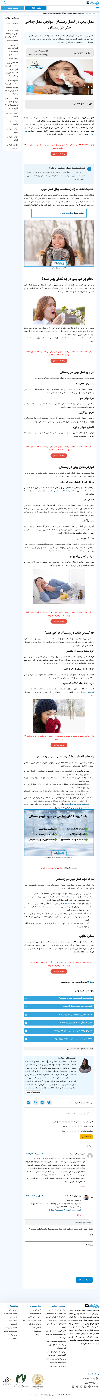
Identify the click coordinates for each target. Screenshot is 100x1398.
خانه (94, 13)
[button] (97, 8)
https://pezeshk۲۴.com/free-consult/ (65, 1210)
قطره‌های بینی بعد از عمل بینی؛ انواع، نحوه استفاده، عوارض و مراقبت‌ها (11, 69)
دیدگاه (89, 1245)
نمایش (76, 103)
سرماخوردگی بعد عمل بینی (60, 490)
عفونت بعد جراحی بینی (63, 903)
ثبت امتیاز (86, 1136)
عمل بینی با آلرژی (66, 213)
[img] (97, 1386)
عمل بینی (88, 13)
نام (91, 1234)
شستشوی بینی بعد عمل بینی (77, 804)
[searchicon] (4, 2)
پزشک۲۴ (90, 982)
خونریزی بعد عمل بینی (85, 692)
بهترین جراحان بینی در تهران (52, 868)
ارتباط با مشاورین (59, 153)
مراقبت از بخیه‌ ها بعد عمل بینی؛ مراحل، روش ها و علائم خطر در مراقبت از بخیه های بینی (56, 1313)
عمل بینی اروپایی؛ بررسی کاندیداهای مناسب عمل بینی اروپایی (12, 51)
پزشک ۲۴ (44, 1395)
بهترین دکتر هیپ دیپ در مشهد (56, 1359)
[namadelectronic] (7, 1381)
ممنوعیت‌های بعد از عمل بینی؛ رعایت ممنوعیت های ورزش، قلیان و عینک (11, 87)
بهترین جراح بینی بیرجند (58, 1362)
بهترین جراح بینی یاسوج (58, 1366)
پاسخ (83, 1186)
